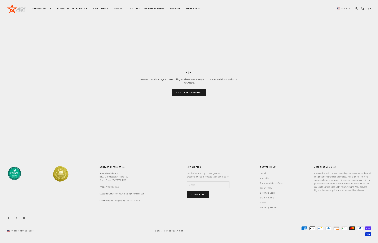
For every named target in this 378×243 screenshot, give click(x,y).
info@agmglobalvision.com (127, 200)
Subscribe (198, 194)
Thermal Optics (41, 9)
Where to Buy (194, 9)
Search (263, 173)
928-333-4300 (112, 187)
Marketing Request (268, 207)
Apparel (119, 9)
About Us (264, 178)
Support (175, 9)
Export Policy (266, 188)
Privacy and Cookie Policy (272, 183)
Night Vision (100, 9)
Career (263, 202)
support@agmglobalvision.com (130, 194)
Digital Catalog (267, 198)
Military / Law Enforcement (147, 9)
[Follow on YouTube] (23, 217)
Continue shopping (189, 92)
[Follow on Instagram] (16, 217)
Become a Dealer (267, 193)
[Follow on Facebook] (8, 217)
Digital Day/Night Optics (72, 9)
